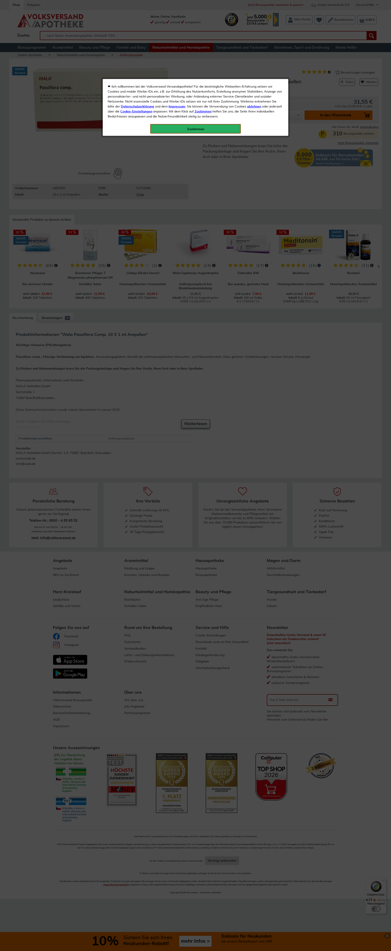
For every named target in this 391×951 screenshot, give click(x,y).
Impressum (177, 106)
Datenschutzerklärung (137, 106)
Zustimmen (203, 111)
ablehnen (254, 106)
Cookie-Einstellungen (136, 111)
